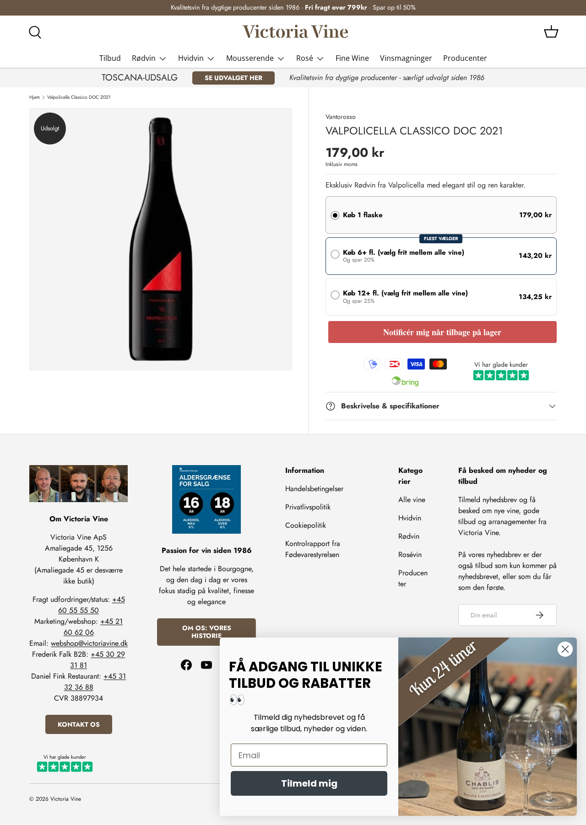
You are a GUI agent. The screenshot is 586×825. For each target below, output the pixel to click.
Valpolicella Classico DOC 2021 (79, 97)
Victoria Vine (65, 799)
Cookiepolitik (305, 525)
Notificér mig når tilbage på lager (442, 332)
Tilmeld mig (309, 783)
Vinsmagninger (406, 58)
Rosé (304, 58)
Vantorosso (341, 116)
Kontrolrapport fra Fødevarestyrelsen (312, 549)
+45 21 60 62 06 (93, 626)
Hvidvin (191, 58)
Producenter (465, 58)
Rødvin (144, 58)
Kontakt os (79, 724)
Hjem (34, 97)
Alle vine (411, 499)
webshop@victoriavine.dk (89, 643)
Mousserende (250, 58)
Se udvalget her (233, 77)
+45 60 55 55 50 (91, 604)
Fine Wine (352, 58)
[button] (551, 31)
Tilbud (110, 58)
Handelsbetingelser (314, 488)
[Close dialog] (565, 649)
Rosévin (410, 554)
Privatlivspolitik (308, 507)
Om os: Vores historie (206, 631)
